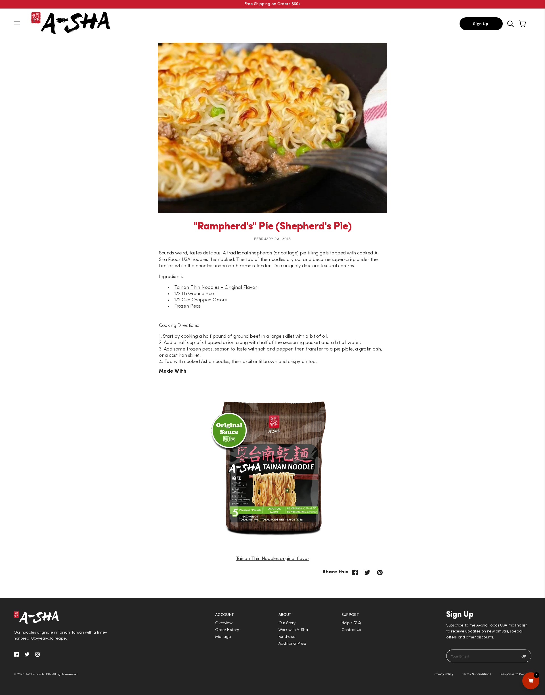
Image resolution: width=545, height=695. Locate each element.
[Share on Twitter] (367, 572)
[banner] (70, 22)
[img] (511, 23)
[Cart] (523, 24)
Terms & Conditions (476, 674)
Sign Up (481, 23)
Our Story (286, 623)
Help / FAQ (351, 623)
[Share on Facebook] (355, 572)
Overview (223, 623)
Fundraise (286, 637)
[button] (272, 347)
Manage (223, 637)
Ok (524, 656)
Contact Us (351, 630)
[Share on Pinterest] (380, 572)
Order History (227, 630)
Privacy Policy (443, 674)
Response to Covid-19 (515, 674)
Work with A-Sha (293, 630)
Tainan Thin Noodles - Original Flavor (215, 287)
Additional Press (292, 644)
